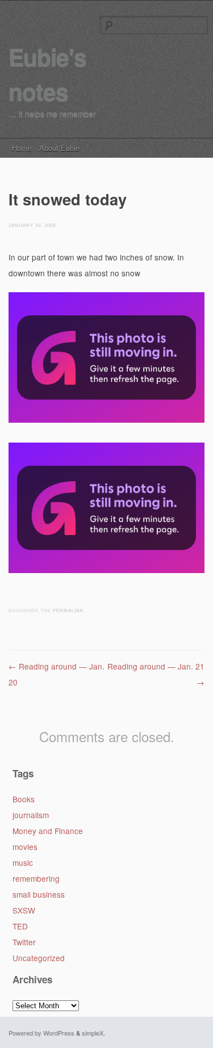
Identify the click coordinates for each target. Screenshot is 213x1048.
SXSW (23, 910)
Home (21, 147)
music (22, 862)
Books (23, 799)
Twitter (24, 942)
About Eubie (59, 147)
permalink (68, 610)
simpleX (92, 1032)
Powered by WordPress (41, 1032)
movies (24, 846)
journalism (30, 814)
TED (20, 926)
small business (38, 894)
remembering (36, 878)
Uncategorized (38, 957)
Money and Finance (47, 830)
